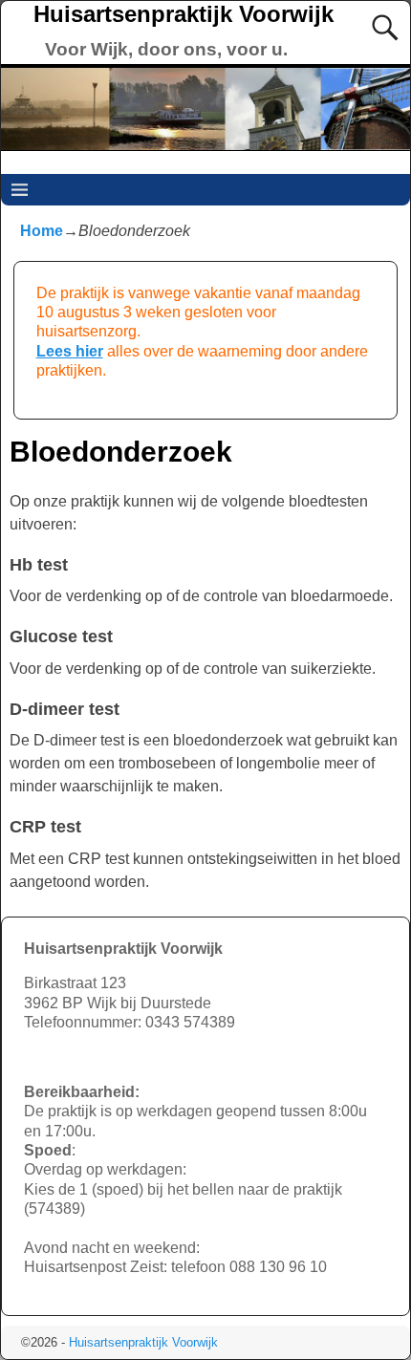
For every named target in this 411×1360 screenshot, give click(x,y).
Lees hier (69, 351)
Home (41, 231)
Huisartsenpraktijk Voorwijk (183, 14)
